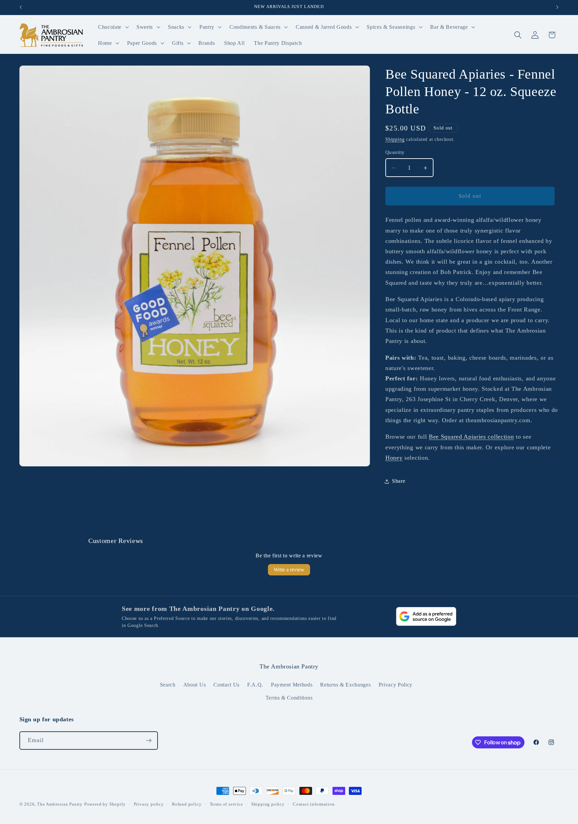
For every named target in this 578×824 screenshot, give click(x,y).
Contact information (313, 804)
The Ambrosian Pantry (60, 804)
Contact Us (226, 685)
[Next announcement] (557, 7)
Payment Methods (291, 685)
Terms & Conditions (289, 698)
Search (168, 685)
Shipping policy (268, 804)
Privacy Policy (396, 685)
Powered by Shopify (105, 804)
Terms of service (226, 804)
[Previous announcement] (20, 7)
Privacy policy (149, 804)
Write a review (289, 569)
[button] (112, 27)
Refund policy (186, 804)
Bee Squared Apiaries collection (471, 437)
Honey (393, 458)
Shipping (394, 139)
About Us (194, 685)
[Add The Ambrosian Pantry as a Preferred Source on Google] (426, 616)
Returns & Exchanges (345, 685)
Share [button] (398, 481)
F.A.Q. (255, 685)
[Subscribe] (148, 740)
